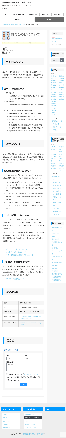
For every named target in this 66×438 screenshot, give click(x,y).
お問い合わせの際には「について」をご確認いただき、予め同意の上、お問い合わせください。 (23, 377)
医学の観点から (33, 15)
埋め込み (7, 54)
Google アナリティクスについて (16, 252)
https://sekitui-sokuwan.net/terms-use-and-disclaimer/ (30, 317)
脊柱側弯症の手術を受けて (61, 149)
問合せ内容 (9, 362)
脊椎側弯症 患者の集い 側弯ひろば (14, 24)
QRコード (7, 52)
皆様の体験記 (57, 15)
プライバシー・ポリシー (12, 350)
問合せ (49, 19)
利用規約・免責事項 (30, 424)
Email (25, 355)
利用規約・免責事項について (15, 279)
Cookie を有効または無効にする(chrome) (19, 255)
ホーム (6, 15)
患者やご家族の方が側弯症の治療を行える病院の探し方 (53, 82)
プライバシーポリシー (30, 427)
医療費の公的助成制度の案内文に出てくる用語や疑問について (61, 82)
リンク (26, 421)
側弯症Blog (18, 19)
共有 (5, 49)
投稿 (5, 47)
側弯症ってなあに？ (18, 15)
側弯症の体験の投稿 (30, 414)
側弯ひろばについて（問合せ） (32, 418)
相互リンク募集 (56, 44)
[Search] (62, 60)
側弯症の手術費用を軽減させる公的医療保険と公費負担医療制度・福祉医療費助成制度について (53, 103)
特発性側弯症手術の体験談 (53, 166)
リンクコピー (8, 50)
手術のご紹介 (45, 15)
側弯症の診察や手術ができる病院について (61, 96)
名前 (7, 355)
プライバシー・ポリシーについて (16, 249)
